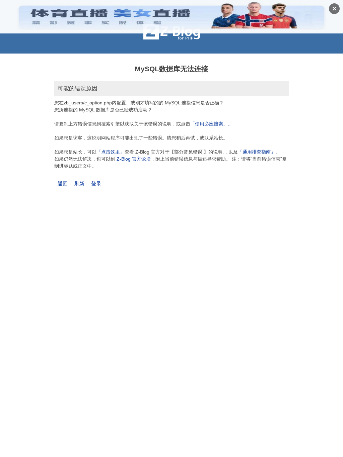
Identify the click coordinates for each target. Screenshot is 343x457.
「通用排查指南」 (256, 152)
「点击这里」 (110, 152)
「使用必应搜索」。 (211, 123)
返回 (63, 183)
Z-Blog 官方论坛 (134, 159)
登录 (96, 183)
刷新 (79, 183)
